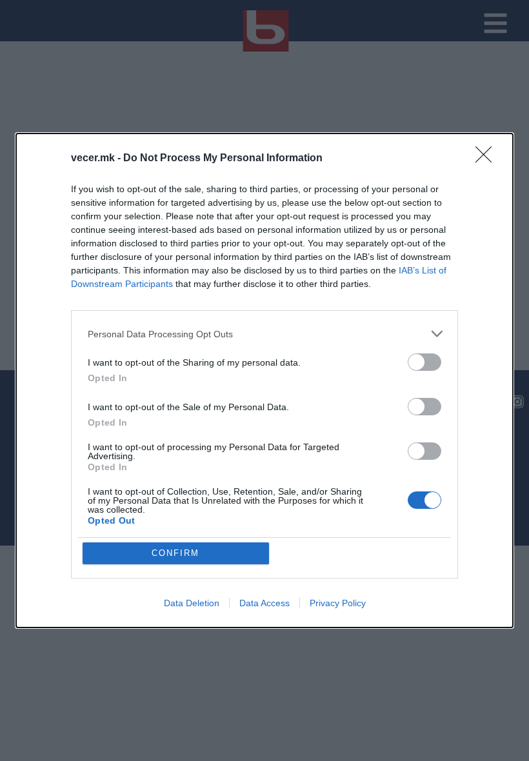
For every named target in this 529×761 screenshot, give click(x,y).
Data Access (264, 603)
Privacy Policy (338, 603)
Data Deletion (191, 603)
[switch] (424, 362)
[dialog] (264, 380)
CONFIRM (175, 553)
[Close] (487, 158)
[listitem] (264, 334)
